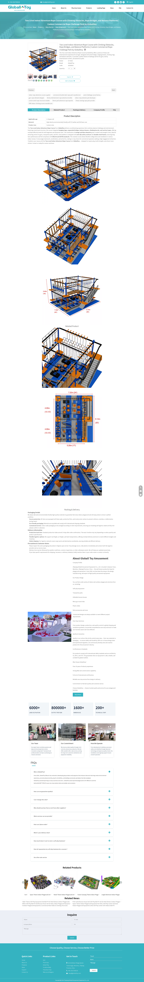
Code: (61, 65)
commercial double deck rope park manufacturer (67, 95)
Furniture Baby (47, 967)
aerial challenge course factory (91, 95)
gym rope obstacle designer (36, 98)
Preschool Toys (47, 970)
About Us (24, 962)
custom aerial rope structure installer (39, 100)
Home (23, 960)
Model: (61, 61)
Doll (44, 960)
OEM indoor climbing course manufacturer (40, 103)
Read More (78, 694)
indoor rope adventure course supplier (39, 95)
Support (24, 970)
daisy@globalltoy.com (48, 2)
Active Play (46, 965)
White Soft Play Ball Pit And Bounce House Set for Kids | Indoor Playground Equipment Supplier (46, 904)
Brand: (61, 63)
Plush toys (46, 962)
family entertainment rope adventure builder (59, 98)
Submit (72, 938)
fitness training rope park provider (85, 100)
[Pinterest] (124, 2)
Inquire (69, 77)
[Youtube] (118, 2)
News (23, 967)
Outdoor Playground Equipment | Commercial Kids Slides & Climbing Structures (45, 905)
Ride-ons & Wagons (48, 972)
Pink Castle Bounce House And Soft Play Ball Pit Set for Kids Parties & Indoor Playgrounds (97, 902)
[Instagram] (121, 2)
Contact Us (25, 972)
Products (24, 965)
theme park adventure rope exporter (62, 100)
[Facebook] (115, 2)
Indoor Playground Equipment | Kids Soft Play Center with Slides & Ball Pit (94, 905)
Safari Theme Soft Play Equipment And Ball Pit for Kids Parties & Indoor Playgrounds (46, 902)
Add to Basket (69, 81)
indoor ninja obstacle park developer (85, 98)
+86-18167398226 (15, 2)
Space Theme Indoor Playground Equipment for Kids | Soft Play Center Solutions (95, 904)
